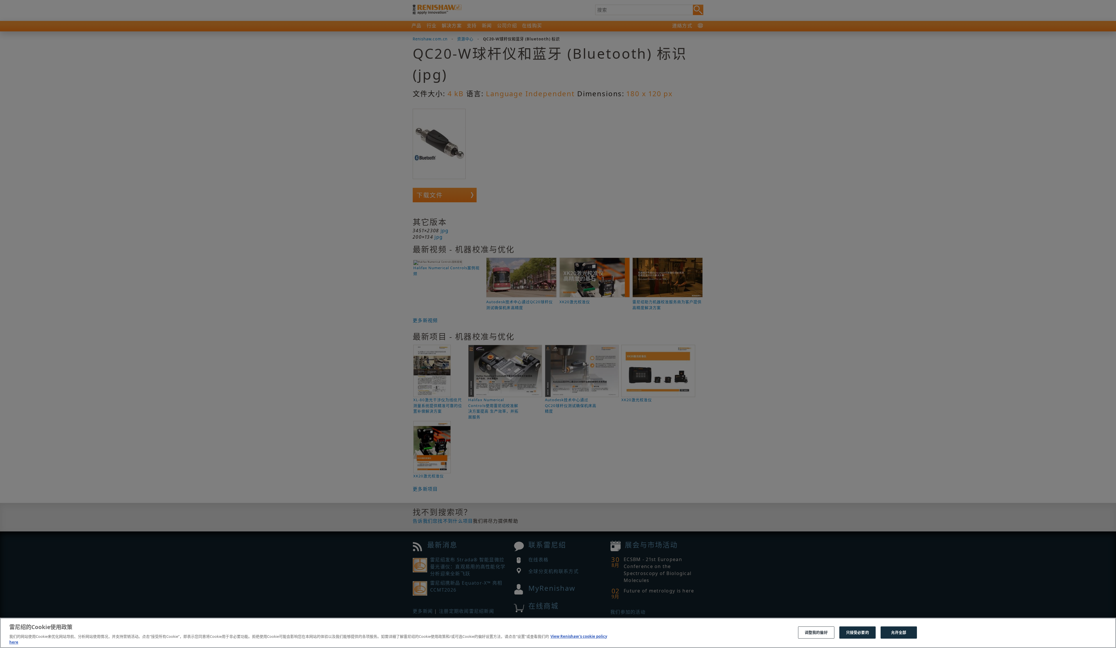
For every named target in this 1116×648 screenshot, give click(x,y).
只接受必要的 (857, 632)
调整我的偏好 (816, 632)
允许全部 (898, 632)
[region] (558, 633)
